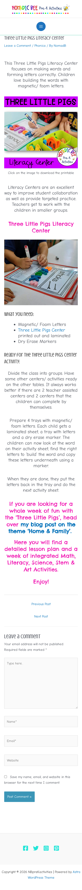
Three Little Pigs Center (41, 330)
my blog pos (37, 524)
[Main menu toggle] (41, 26)
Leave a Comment (17, 46)
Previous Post (41, 604)
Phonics (40, 46)
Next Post (41, 616)
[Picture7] (41, 132)
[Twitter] (36, 848)
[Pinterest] (56, 848)
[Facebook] (25, 848)
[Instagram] (46, 848)
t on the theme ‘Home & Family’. (41, 528)
